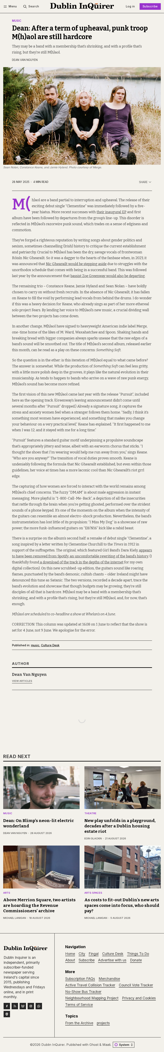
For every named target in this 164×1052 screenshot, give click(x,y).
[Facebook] (7, 1006)
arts (6, 893)
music (16, 21)
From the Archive (79, 1023)
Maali (106, 1045)
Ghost (93, 1045)
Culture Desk (50, 645)
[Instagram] (31, 1006)
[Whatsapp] (39, 1006)
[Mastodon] (7, 1014)
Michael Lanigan (14, 917)
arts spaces (93, 893)
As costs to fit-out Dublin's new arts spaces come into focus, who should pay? (121, 905)
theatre (90, 813)
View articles (22, 680)
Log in (130, 6)
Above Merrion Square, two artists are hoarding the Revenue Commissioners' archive (39, 905)
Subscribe (150, 6)
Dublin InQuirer (53, 1045)
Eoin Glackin (93, 838)
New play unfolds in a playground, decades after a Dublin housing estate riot (120, 826)
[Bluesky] (23, 1006)
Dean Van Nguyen (25, 59)
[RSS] (15, 1006)
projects (103, 1023)
